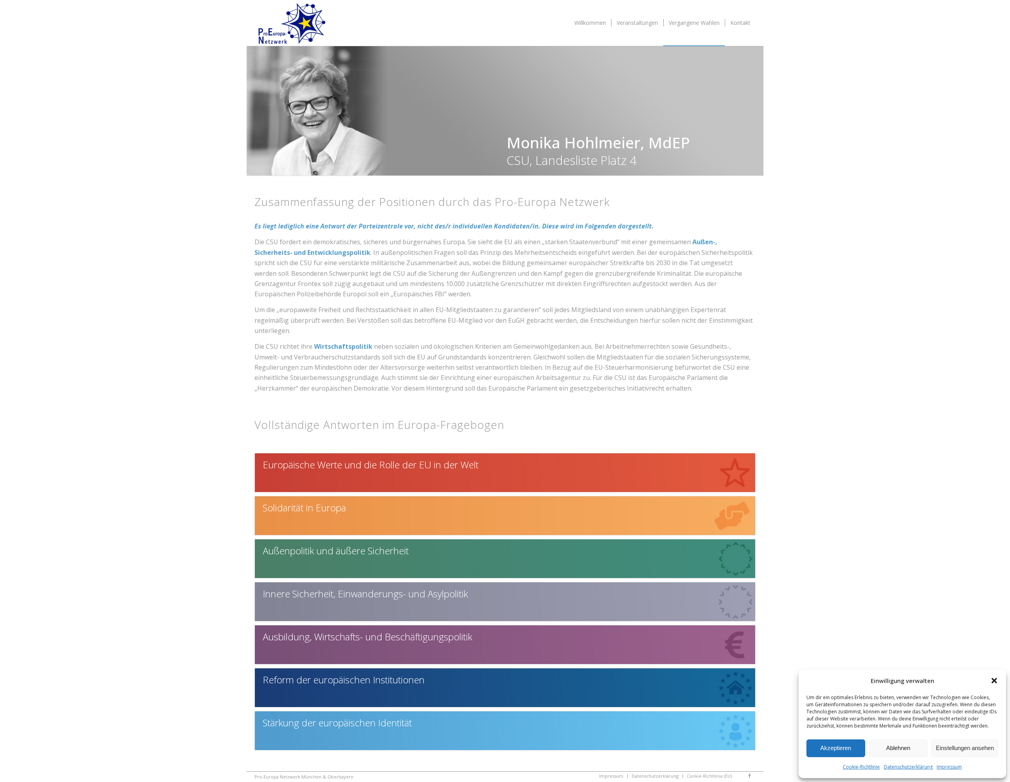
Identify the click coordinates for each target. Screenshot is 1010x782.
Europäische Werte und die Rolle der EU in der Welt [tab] (371, 464)
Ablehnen (898, 748)
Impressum (949, 766)
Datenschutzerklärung (908, 766)
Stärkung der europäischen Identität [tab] (337, 722)
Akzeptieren (835, 748)
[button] (994, 681)
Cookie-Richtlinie (861, 766)
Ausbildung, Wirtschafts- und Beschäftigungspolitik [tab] (367, 636)
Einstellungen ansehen (965, 748)
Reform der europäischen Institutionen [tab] (344, 679)
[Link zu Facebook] (750, 776)
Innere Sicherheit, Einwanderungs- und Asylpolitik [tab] (365, 593)
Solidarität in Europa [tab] (304, 507)
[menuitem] (590, 23)
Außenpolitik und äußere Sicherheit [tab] (336, 550)
